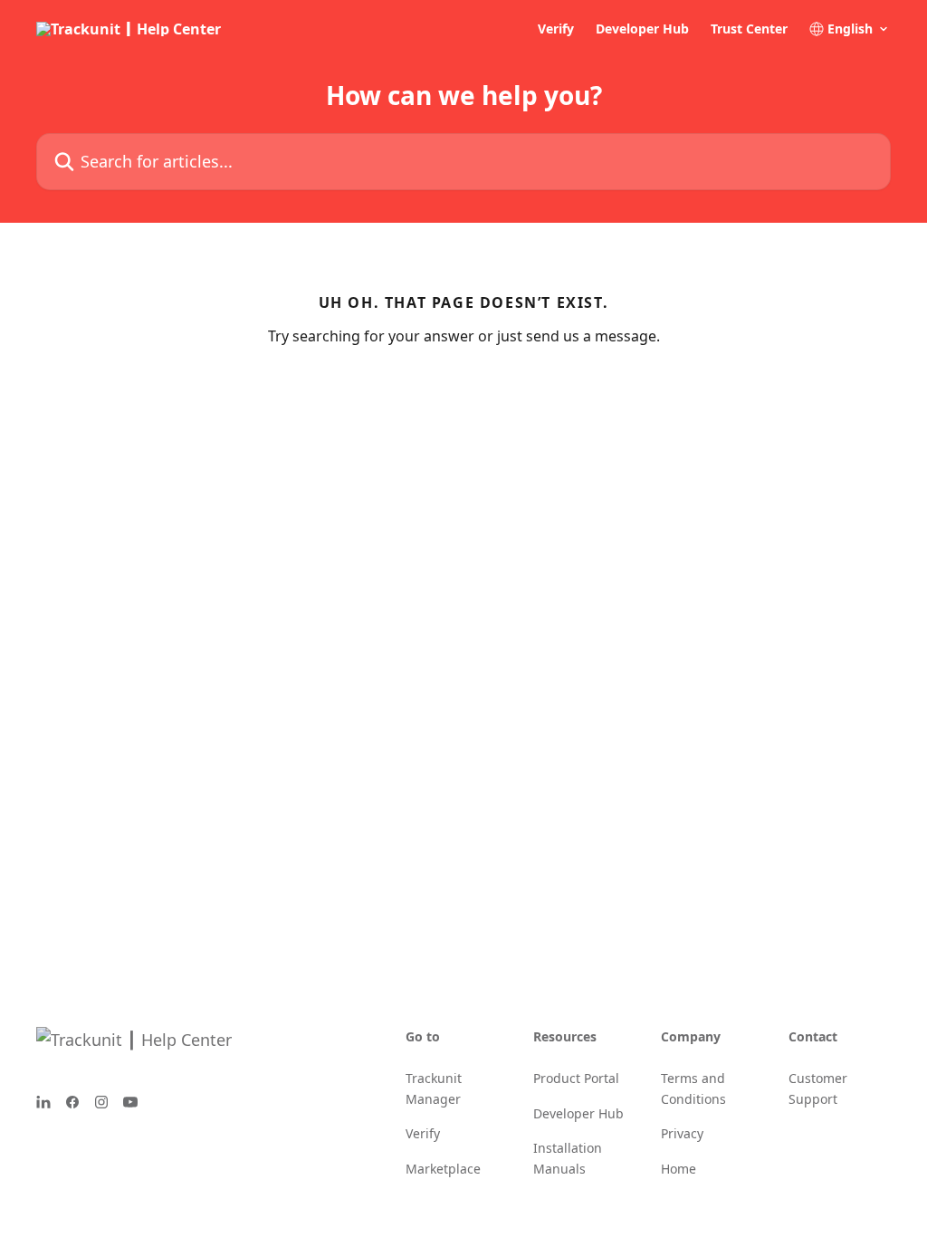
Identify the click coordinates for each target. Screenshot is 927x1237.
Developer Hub (642, 29)
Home (678, 1168)
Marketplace (443, 1168)
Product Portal (576, 1078)
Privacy (682, 1133)
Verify (556, 29)
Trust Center (749, 29)
